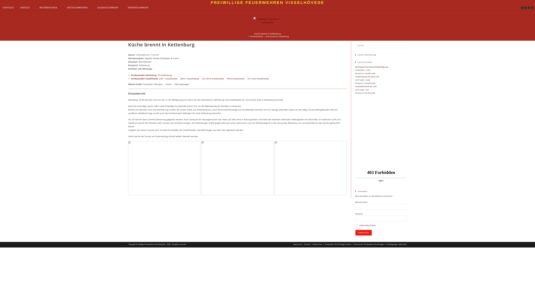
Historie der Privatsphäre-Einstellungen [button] (369, 244)
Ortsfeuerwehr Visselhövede (144, 78)
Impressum (297, 244)
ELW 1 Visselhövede (168, 78)
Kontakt (307, 244)
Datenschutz (317, 244)
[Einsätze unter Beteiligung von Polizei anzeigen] (173, 84)
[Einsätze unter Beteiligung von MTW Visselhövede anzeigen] (245, 79)
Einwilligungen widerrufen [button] (397, 244)
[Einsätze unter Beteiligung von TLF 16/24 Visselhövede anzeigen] (270, 79)
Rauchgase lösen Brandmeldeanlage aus (371, 67)
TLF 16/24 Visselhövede (258, 78)
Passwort (359, 214)
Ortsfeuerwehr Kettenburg (143, 75)
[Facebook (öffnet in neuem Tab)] (522, 7)
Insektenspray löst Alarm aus (367, 76)
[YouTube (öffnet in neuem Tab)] (528, 7)
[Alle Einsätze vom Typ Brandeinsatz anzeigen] (152, 62)
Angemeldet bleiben (367, 225)
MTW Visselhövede (235, 78)
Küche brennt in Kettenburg (277, 36)
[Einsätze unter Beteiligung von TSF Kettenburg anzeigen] (173, 75)
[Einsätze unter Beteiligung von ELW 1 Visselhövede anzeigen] (178, 79)
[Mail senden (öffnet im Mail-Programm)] (532, 7)
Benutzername (361, 202)
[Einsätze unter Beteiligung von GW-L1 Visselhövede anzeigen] (200, 79)
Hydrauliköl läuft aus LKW (366, 86)
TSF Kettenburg (164, 75)
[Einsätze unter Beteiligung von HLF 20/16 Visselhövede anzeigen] (225, 79)
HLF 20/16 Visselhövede (213, 78)
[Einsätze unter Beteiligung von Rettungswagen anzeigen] (190, 84)
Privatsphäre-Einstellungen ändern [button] (338, 244)
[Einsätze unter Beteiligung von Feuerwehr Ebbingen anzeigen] (164, 84)
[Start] (247, 36)
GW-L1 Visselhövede (189, 78)
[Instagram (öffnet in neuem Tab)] (525, 7)
